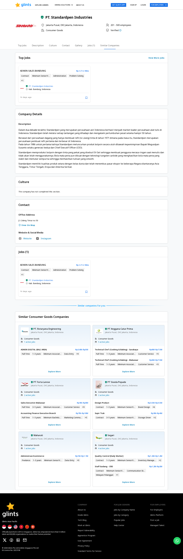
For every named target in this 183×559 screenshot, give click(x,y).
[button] (42, 17)
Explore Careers (41, 5)
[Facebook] (11, 540)
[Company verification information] (120, 30)
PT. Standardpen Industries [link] (41, 86)
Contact (66, 45)
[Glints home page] (23, 5)
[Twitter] (4, 540)
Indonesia (46, 89)
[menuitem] (64, 5)
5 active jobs (103, 342)
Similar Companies (109, 45)
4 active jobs (103, 448)
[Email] (24, 540)
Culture (53, 45)
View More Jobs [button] (156, 58)
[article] (54, 84)
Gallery (78, 45)
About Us (80, 5)
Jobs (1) (91, 45)
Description (38, 45)
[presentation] (23, 5)
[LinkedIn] (18, 540)
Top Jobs (22, 45)
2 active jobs (29, 395)
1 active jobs (29, 342)
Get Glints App (118, 5)
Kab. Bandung (35, 89)
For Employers (157, 5)
